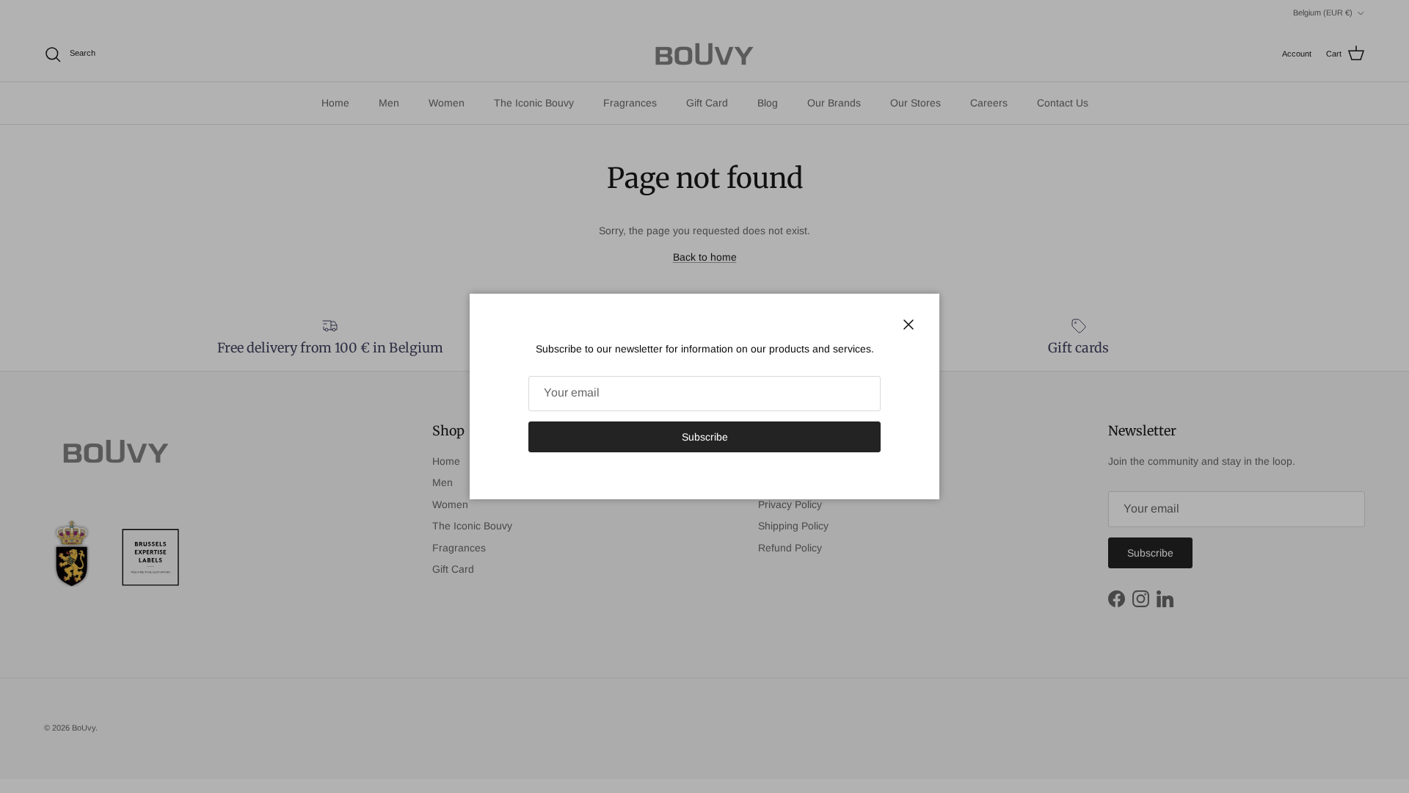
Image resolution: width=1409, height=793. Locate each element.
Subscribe (705, 437)
